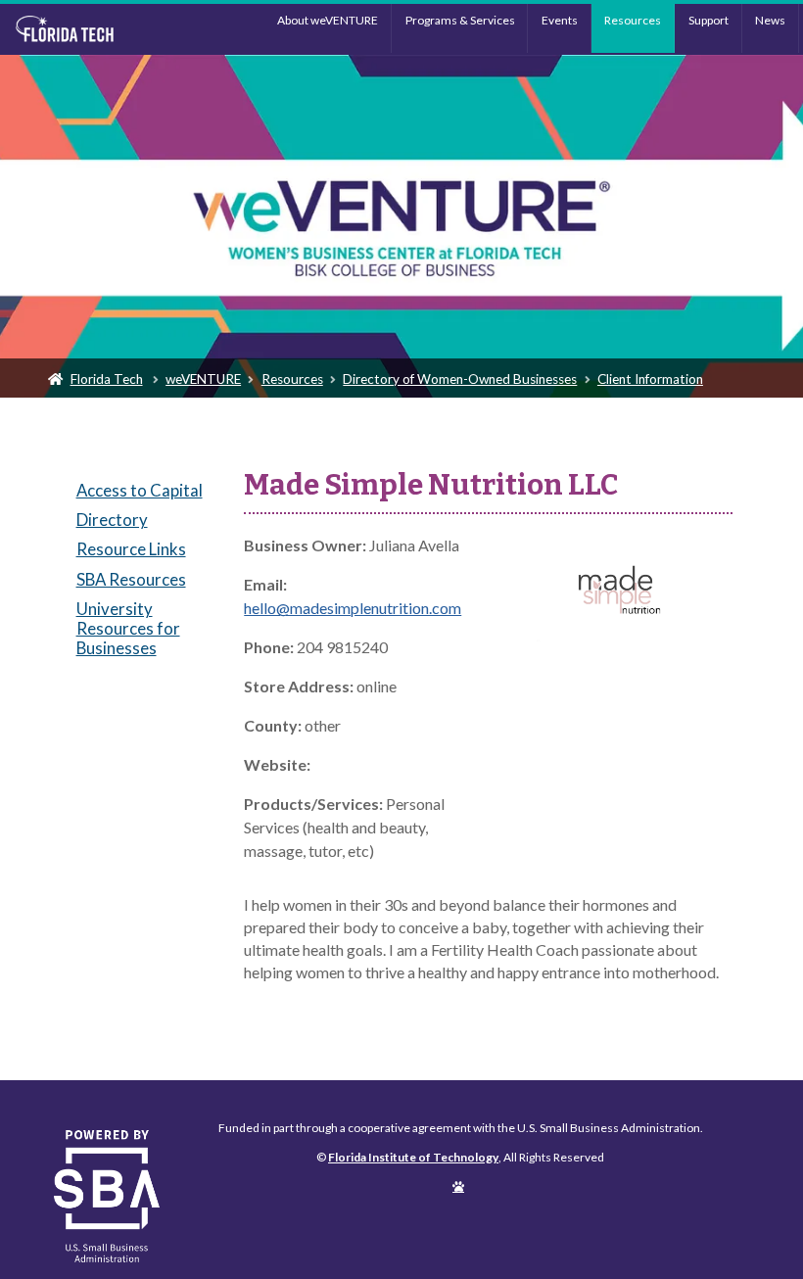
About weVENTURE (327, 20)
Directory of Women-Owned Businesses (460, 379)
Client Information (650, 379)
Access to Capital (139, 490)
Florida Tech (107, 379)
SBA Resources (131, 579)
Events (560, 20)
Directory (112, 519)
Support (708, 20)
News (770, 20)
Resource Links (131, 549)
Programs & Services (460, 20)
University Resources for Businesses (128, 628)
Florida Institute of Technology (103, 29)
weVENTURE (203, 379)
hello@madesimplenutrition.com (352, 607)
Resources (632, 20)
